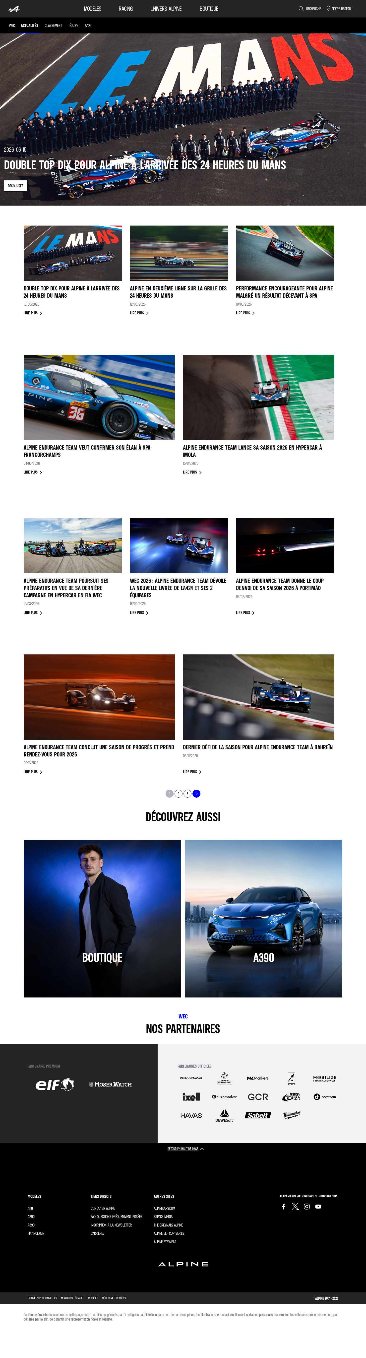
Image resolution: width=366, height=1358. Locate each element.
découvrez (15, 185)
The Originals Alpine (168, 1225)
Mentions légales (72, 1298)
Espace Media (163, 1216)
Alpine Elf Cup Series (169, 1233)
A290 (31, 1216)
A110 (30, 1208)
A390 (31, 1225)
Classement (53, 25)
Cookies (93, 1298)
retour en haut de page (183, 1148)
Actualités (29, 25)
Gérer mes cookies (114, 1298)
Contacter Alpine (103, 1208)
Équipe (73, 25)
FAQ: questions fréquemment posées (116, 1216)
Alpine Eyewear (165, 1241)
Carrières (98, 1233)
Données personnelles (42, 1298)
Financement (37, 1233)
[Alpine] (14, 9)
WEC (12, 25)
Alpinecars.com (164, 1208)
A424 (88, 25)
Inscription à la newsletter (111, 1225)
